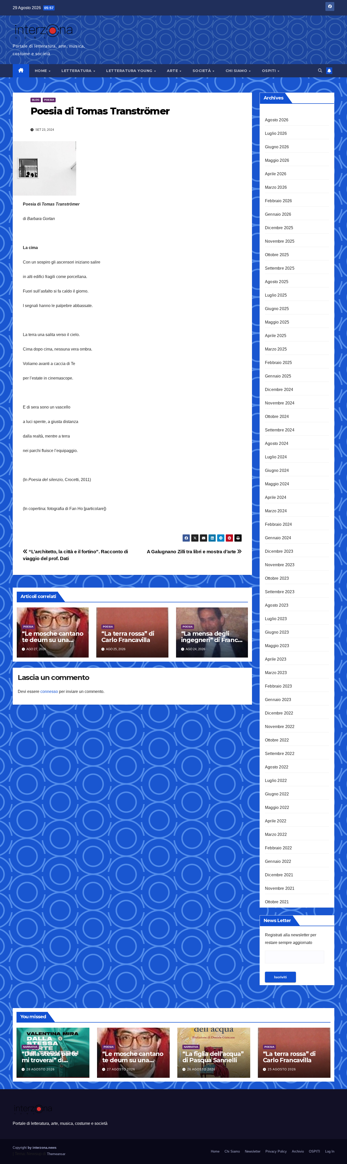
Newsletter (252, 1151)
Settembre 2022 (279, 753)
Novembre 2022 (280, 726)
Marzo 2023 (276, 673)
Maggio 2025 (277, 322)
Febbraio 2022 (278, 848)
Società (202, 70)
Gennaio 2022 (278, 861)
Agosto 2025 (276, 282)
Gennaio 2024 (278, 538)
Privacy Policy (276, 1151)
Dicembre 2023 (279, 551)
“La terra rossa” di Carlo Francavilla (127, 637)
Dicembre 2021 (279, 875)
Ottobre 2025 (277, 255)
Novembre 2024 (280, 403)
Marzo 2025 (276, 349)
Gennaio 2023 (278, 699)
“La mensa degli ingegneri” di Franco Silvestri (211, 640)
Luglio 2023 (276, 619)
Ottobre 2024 (277, 416)
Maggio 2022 (277, 807)
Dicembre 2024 (279, 389)
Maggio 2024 (277, 484)
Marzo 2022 (276, 834)
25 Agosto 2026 (282, 1069)
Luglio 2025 (276, 295)
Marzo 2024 (276, 511)
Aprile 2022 (275, 821)
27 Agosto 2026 (121, 1069)
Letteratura (77, 70)
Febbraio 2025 (278, 362)
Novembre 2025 (280, 241)
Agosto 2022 (276, 767)
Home (41, 70)
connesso (49, 691)
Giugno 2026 (277, 147)
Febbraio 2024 (278, 524)
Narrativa (30, 1046)
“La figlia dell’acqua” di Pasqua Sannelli (213, 1057)
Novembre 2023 (280, 565)
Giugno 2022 (277, 794)
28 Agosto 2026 (40, 1069)
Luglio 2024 (276, 457)
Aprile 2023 (275, 659)
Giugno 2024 (277, 470)
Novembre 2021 (280, 888)
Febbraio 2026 (278, 201)
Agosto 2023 (276, 605)
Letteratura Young (129, 70)
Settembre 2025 (279, 268)
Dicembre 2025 (279, 228)
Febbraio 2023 (278, 686)
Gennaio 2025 (278, 376)
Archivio (298, 1151)
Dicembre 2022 (279, 713)
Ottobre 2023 (277, 578)
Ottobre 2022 (277, 740)
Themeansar (56, 1154)
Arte (173, 70)
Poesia (49, 99)
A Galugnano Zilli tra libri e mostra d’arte (192, 551)
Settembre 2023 (279, 592)
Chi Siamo (237, 70)
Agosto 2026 (276, 120)
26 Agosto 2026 (201, 1069)
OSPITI (269, 70)
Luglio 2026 (276, 133)
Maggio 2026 (277, 160)
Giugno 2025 (277, 309)
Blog (35, 99)
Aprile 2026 (275, 174)
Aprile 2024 (275, 497)
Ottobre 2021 (277, 902)
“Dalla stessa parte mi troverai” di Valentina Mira (49, 1060)
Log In (329, 1151)
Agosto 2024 (276, 443)
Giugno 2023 (277, 632)
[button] (320, 70)
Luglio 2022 (276, 780)
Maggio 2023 (277, 646)
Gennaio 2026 (278, 214)
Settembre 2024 (279, 430)
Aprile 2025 (275, 335)
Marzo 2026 (276, 187)
